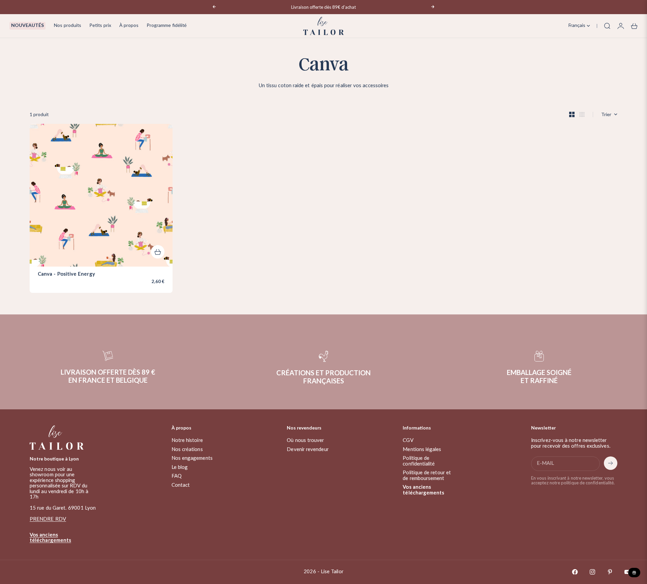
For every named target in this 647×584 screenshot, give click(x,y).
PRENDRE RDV (48, 519)
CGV (408, 440)
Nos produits (67, 25)
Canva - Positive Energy (66, 274)
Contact (181, 485)
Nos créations (187, 449)
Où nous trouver (305, 440)
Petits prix (100, 25)
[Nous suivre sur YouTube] (627, 572)
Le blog (180, 467)
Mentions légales (422, 449)
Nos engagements (192, 458)
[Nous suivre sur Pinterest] (610, 572)
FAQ (177, 476)
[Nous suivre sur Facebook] (575, 572)
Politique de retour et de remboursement (427, 475)
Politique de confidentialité (419, 461)
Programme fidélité (167, 25)
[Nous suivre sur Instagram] (592, 572)
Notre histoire (187, 440)
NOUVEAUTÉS (27, 25)
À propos (128, 25)
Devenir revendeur (307, 449)
